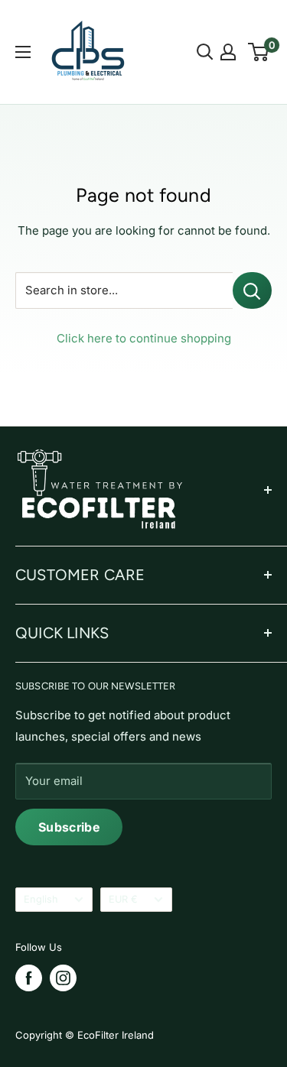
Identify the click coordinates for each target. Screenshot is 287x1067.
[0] (259, 52)
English (41, 899)
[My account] (228, 52)
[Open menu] (23, 52)
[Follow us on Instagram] (63, 978)
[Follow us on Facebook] (28, 978)
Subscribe (68, 827)
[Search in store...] (252, 290)
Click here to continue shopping (144, 338)
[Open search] (205, 52)
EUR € (123, 899)
